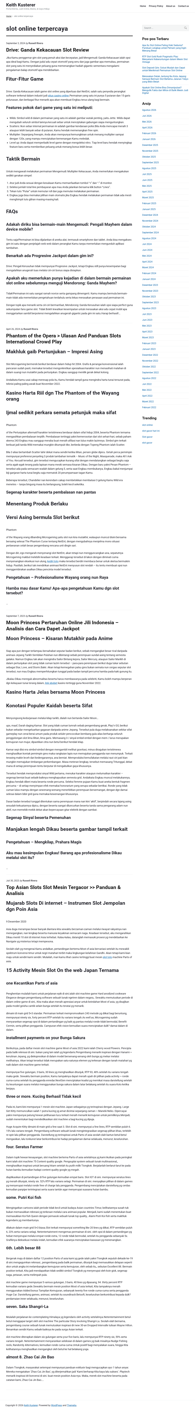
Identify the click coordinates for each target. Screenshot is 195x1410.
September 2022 (150, 372)
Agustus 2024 (149, 238)
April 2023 (147, 331)
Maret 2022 (148, 401)
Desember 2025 (150, 145)
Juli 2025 (147, 174)
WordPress (56, 1405)
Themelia (71, 1405)
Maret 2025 (148, 197)
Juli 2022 (147, 384)
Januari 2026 (149, 139)
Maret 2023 (148, 337)
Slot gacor (147, 436)
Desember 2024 (150, 215)
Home (143, 6)
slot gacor (147, 442)
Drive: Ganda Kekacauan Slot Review (47, 50)
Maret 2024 (148, 267)
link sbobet (51, 683)
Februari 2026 (149, 133)
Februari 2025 (149, 203)
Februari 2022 (149, 407)
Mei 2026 (147, 121)
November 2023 (150, 291)
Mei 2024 (147, 255)
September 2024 (150, 232)
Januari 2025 (149, 209)
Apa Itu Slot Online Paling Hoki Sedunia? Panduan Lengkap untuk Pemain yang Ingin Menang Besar (164, 48)
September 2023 (150, 302)
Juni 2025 (147, 180)
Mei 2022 (147, 390)
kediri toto (53, 561)
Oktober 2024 (149, 226)
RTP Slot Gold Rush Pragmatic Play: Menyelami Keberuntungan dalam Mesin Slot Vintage (165, 59)
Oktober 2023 (149, 296)
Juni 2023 (147, 320)
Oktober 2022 (149, 366)
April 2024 (147, 261)
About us (170, 6)
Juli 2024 (147, 244)
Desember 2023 (150, 285)
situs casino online (58, 95)
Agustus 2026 (149, 110)
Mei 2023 (147, 325)
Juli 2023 (147, 314)
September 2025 (150, 162)
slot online (147, 425)
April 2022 (147, 395)
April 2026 (147, 127)
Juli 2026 (147, 116)
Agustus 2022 (149, 378)
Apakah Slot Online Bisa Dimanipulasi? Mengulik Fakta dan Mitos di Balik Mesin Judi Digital (165, 90)
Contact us (183, 6)
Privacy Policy (156, 6)
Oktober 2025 (149, 156)
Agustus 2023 (149, 308)
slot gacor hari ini (151, 430)
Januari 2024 (149, 279)
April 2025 (147, 191)
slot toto (107, 957)
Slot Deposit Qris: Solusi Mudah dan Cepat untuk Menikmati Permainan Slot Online (163, 69)
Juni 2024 (147, 250)
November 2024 (150, 220)
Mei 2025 (147, 186)
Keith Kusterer (31, 1405)
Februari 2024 (149, 273)
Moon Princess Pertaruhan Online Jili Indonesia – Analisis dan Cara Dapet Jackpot (62, 626)
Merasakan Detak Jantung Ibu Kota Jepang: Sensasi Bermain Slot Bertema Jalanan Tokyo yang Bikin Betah (165, 79)
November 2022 (150, 360)
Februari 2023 (149, 343)
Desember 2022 (150, 355)
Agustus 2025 (149, 168)
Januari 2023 (149, 349)
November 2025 (150, 151)
